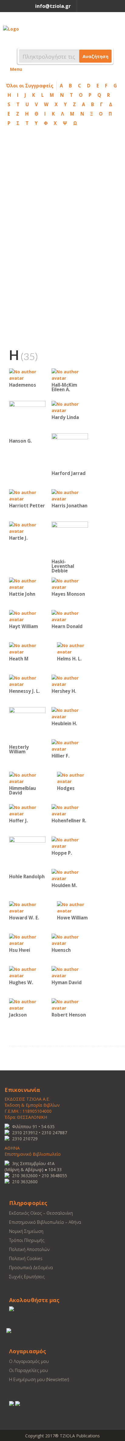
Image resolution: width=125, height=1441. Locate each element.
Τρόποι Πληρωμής (26, 1240)
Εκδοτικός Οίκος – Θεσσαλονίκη (41, 1213)
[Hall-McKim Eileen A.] (70, 374)
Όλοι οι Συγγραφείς (29, 86)
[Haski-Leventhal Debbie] (70, 539)
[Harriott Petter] (27, 495)
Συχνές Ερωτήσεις (27, 1276)
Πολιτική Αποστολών (29, 1249)
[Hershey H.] (70, 680)
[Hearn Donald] (70, 616)
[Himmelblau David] (27, 778)
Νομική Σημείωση (26, 1231)
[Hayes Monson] (70, 583)
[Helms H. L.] (75, 648)
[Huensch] (70, 939)
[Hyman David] (70, 972)
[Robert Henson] (70, 1004)
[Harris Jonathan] (70, 495)
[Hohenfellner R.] (70, 810)
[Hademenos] (27, 374)
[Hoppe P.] (70, 842)
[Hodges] (75, 778)
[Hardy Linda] (70, 407)
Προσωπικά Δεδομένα (31, 1267)
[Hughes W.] (27, 972)
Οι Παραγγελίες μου (28, 1370)
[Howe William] (75, 907)
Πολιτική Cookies (25, 1258)
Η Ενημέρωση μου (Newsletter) (39, 1379)
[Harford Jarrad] (70, 451)
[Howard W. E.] (27, 907)
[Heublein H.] (70, 713)
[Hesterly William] (27, 725)
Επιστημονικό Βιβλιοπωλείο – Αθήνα (45, 1222)
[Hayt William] (27, 616)
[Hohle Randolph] (27, 854)
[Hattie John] (27, 583)
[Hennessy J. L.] (27, 680)
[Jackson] (27, 1004)
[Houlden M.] (70, 875)
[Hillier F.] (70, 745)
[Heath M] (27, 648)
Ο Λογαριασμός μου (29, 1361)
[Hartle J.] (27, 527)
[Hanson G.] (27, 418)
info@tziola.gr (53, 6)
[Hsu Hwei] (27, 939)
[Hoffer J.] (27, 810)
